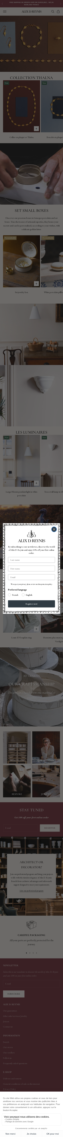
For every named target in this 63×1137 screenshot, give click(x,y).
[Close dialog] (54, 529)
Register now (32, 603)
